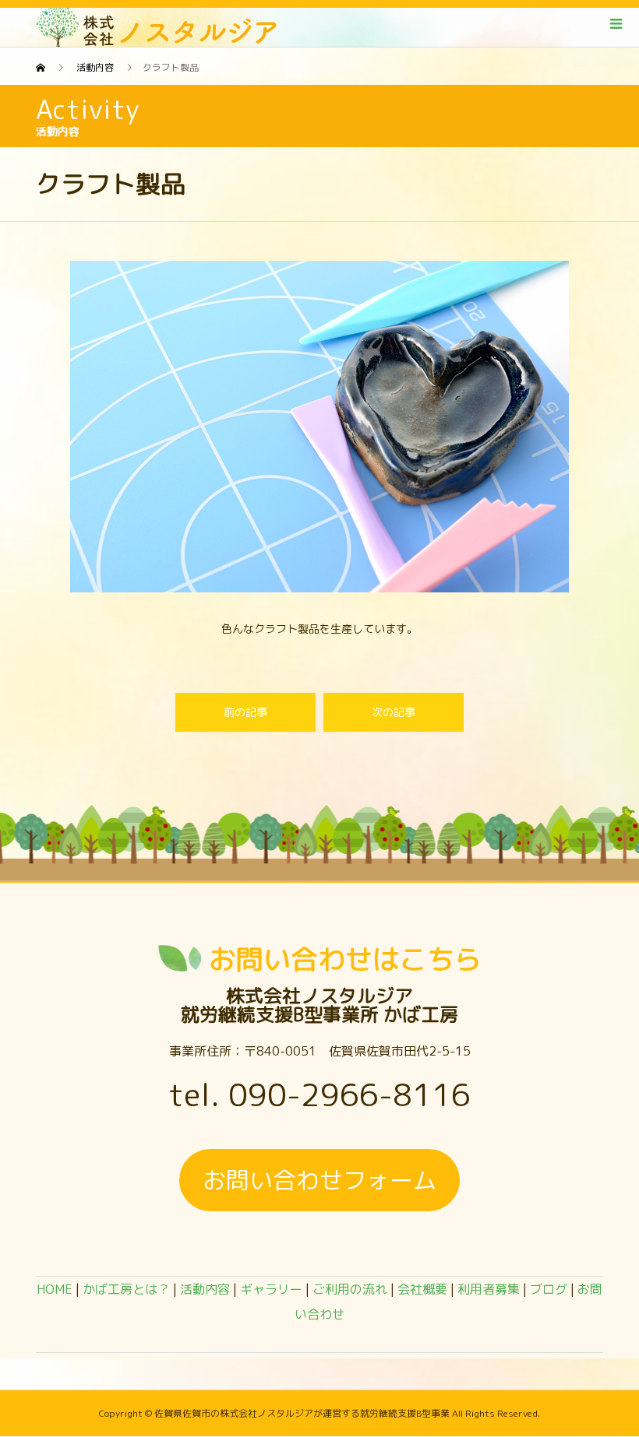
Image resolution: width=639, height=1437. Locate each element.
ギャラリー (271, 1289)
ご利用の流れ (349, 1289)
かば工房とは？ (126, 1289)
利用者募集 (488, 1289)
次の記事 (393, 711)
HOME (54, 1289)
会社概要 (422, 1289)
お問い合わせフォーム (319, 1180)
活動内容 (205, 1289)
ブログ (548, 1289)
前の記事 (245, 711)
